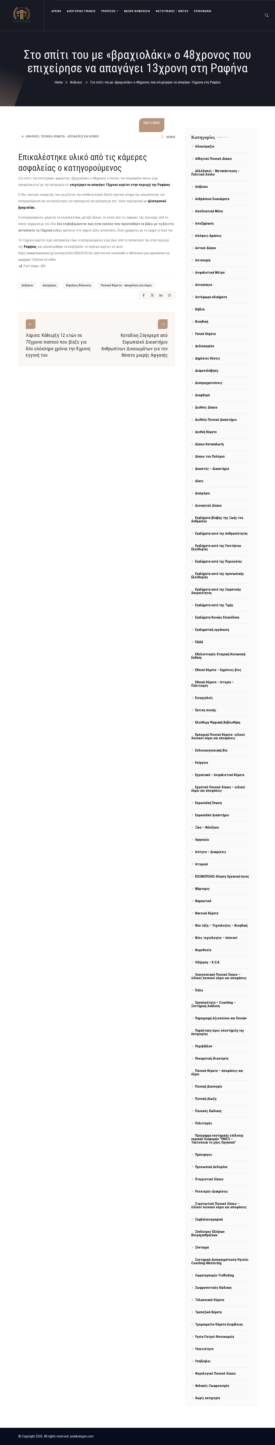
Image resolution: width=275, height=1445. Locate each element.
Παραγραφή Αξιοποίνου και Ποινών (221, 1018)
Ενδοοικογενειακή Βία (211, 750)
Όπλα (199, 990)
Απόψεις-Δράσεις (208, 236)
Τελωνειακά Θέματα (209, 1300)
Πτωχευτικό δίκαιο (209, 1179)
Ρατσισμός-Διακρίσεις (211, 1191)
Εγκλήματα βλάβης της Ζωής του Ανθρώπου (217, 519)
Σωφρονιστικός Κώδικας (213, 1288)
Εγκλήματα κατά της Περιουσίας (218, 561)
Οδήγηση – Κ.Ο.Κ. (207, 962)
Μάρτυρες (202, 889)
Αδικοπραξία (204, 146)
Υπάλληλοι (203, 1361)
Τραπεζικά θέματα (208, 1312)
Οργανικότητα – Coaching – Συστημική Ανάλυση (213, 1004)
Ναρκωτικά (203, 901)
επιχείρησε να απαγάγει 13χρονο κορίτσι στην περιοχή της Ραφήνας (119, 185)
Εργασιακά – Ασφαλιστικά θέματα (219, 775)
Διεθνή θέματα (206, 432)
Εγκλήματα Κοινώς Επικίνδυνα (217, 617)
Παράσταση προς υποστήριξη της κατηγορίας (217, 1032)
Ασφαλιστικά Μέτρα (210, 272)
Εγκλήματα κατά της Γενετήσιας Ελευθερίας (216, 547)
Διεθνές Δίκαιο (206, 407)
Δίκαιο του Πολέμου (210, 456)
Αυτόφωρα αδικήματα (211, 297)
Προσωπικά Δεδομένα (211, 1167)
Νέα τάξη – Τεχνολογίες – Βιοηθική (221, 925)
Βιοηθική (201, 322)
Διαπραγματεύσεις (208, 383)
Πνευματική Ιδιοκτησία (211, 1058)
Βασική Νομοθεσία (137, 11)
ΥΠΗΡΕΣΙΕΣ (108, 11)
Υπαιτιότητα (204, 1349)
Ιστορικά (201, 864)
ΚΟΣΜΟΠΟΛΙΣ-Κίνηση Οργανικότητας (222, 876)
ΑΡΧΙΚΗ (56, 11)
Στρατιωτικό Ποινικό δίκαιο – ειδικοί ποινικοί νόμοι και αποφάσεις (219, 1205)
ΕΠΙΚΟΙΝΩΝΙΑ (202, 11)
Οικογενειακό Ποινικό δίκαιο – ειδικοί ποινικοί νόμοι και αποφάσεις (219, 976)
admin (170, 137)
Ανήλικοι (32, 136)
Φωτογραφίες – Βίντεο (172, 11)
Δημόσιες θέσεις (207, 358)
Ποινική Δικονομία (208, 1086)
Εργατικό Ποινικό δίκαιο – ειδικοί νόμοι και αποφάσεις (218, 789)
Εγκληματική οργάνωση (212, 630)
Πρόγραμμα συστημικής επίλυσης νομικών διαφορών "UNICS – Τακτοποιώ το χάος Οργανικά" (217, 1138)
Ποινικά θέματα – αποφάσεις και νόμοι (217, 1072)
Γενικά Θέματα (205, 334)
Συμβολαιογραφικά (209, 1219)
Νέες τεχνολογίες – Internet (216, 938)
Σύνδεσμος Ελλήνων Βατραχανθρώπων (208, 1233)
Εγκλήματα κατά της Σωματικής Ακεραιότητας (216, 591)
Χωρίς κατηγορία (207, 1398)
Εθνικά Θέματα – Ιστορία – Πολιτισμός (212, 684)
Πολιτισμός (203, 1123)
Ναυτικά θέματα (206, 913)
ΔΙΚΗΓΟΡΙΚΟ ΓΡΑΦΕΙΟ (81, 11)
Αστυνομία (203, 260)
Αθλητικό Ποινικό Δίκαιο (213, 159)
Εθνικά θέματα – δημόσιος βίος (218, 670)
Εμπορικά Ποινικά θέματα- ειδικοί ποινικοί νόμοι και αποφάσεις (218, 736)
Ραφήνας (30, 247)
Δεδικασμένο (204, 346)
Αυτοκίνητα (203, 285)
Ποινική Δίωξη (205, 1099)
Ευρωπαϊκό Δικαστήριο (212, 815)
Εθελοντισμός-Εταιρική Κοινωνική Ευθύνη (218, 656)
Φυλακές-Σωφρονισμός (212, 1386)
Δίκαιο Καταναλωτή (209, 444)
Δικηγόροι (202, 493)
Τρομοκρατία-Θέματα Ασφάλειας (219, 1324)
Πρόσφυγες (203, 1155)
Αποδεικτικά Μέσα (209, 211)
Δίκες (199, 481)
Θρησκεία (202, 840)
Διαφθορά (202, 395)
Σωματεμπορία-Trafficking (214, 1275)
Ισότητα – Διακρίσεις (210, 852)
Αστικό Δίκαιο (205, 248)
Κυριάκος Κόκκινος (78, 285)
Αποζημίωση (204, 223)
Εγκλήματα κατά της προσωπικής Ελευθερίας (217, 575)
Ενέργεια (201, 763)
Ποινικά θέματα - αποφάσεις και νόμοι (70, 136)
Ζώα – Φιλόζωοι (207, 827)
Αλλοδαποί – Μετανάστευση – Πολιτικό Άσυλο (215, 172)
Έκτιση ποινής (205, 710)
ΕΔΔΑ (199, 642)
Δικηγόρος (50, 285)
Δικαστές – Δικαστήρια (212, 469)
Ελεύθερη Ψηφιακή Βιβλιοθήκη (217, 722)
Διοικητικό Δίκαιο (208, 505)
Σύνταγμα (202, 1247)
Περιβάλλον (203, 1046)
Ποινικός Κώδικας (208, 1111)
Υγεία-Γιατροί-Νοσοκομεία (214, 1337)
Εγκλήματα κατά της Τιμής (214, 605)
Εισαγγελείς (204, 698)
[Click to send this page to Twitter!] (152, 295)
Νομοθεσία (203, 950)
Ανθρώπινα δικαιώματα (212, 199)
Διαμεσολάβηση (206, 371)
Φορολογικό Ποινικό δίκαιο (215, 1373)
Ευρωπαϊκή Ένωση (208, 803)
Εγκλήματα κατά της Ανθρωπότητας (221, 533)
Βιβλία (200, 309)
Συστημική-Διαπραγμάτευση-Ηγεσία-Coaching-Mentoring (220, 1261)
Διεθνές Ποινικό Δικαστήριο (216, 420)
